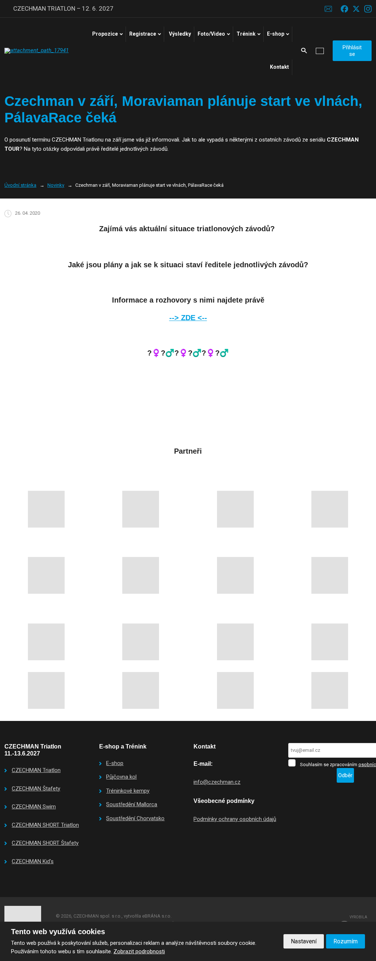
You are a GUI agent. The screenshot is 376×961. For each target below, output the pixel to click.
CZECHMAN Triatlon (36, 770)
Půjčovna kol (121, 777)
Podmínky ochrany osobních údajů (235, 819)
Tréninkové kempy (127, 790)
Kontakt (279, 67)
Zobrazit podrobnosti (139, 951)
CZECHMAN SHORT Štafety (45, 843)
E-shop (275, 34)
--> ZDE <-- (188, 318)
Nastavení (304, 941)
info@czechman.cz (217, 782)
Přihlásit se (352, 50)
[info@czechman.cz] (328, 8)
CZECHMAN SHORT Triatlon (45, 825)
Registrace (142, 34)
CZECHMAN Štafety (36, 788)
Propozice (105, 34)
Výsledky (180, 34)
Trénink (246, 34)
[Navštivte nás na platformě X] (356, 8)
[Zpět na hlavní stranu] (37, 51)
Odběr (345, 775)
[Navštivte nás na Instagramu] (368, 8)
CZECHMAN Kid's (33, 861)
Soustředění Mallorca (131, 804)
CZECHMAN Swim (34, 806)
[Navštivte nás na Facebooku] (344, 8)
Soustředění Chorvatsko (135, 818)
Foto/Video (211, 34)
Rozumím (345, 941)
